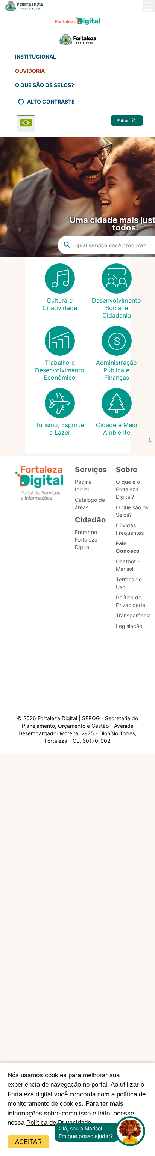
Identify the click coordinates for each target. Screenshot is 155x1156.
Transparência (133, 615)
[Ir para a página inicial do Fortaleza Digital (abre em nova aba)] (39, 484)
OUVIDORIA (30, 71)
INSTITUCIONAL (35, 56)
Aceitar (28, 1141)
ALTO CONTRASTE (51, 101)
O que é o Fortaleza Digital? (128, 489)
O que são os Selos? (132, 511)
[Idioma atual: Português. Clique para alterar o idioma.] (26, 123)
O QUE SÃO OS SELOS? (44, 85)
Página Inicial (83, 485)
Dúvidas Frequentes (130, 529)
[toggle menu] (149, 6)
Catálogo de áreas (90, 503)
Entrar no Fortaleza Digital (86, 539)
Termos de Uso (129, 583)
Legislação (129, 626)
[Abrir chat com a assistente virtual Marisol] (130, 1132)
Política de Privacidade (130, 601)
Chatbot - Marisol (128, 565)
